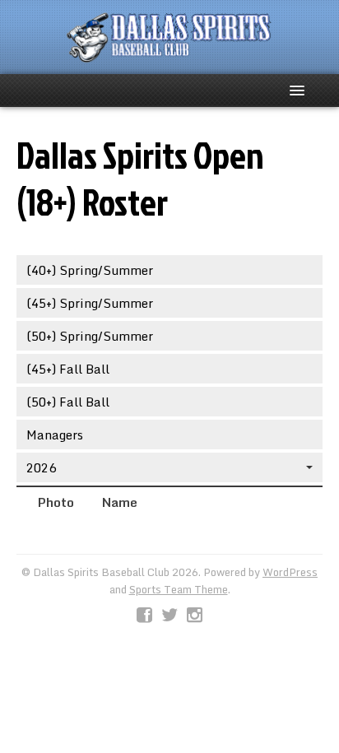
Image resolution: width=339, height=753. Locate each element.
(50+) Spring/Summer (89, 336)
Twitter (169, 616)
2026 (41, 467)
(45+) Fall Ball (67, 369)
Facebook (144, 616)
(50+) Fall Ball (67, 401)
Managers (54, 434)
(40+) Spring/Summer (89, 270)
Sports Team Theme (178, 589)
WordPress (290, 572)
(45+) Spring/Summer (89, 303)
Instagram (194, 616)
